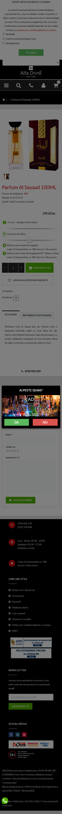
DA (16, 422)
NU (45, 422)
